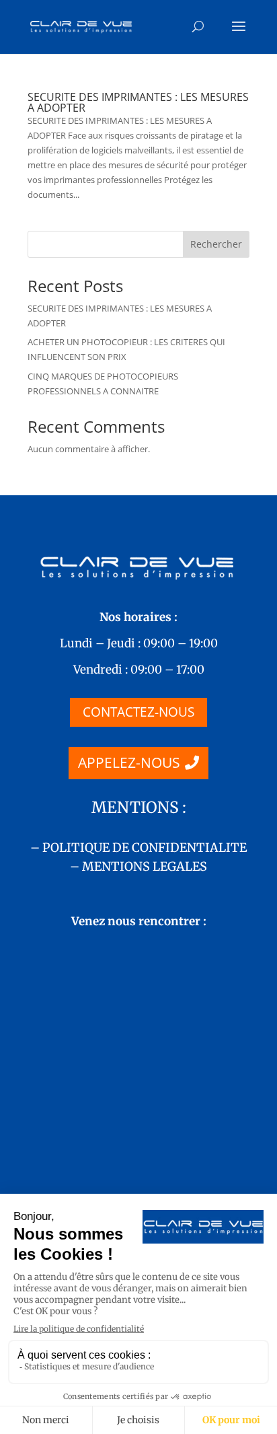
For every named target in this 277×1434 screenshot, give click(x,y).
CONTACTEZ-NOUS (138, 712)
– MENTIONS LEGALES (138, 866)
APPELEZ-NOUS (129, 762)
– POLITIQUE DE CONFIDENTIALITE (138, 847)
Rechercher (216, 244)
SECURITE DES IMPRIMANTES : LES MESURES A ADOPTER (138, 102)
